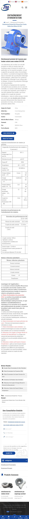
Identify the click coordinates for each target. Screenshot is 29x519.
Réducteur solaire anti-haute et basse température (12, 389)
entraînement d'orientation (17, 22)
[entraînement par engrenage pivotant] (20, 484)
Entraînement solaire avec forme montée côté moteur (13, 401)
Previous (0, 487)
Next (26, 487)
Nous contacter (7, 133)
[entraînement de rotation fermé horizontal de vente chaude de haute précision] (7, 484)
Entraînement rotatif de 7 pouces (13, 395)
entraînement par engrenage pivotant (20, 493)
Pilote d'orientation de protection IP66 (13, 371)
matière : (14, 423)
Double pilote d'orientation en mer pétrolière (15, 368)
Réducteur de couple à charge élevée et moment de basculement (13, 384)
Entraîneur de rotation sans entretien (13, 379)
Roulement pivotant (6, 468)
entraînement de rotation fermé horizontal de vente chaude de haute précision (6, 493)
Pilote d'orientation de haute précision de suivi (13, 375)
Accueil (7, 22)
